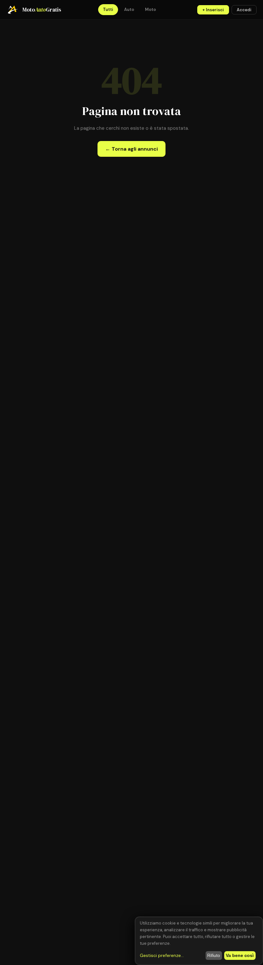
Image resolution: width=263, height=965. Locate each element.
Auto (129, 9)
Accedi (244, 10)
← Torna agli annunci (131, 149)
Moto (150, 9)
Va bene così (240, 955)
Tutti (108, 9)
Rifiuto (213, 955)
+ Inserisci (213, 10)
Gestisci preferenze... (162, 955)
